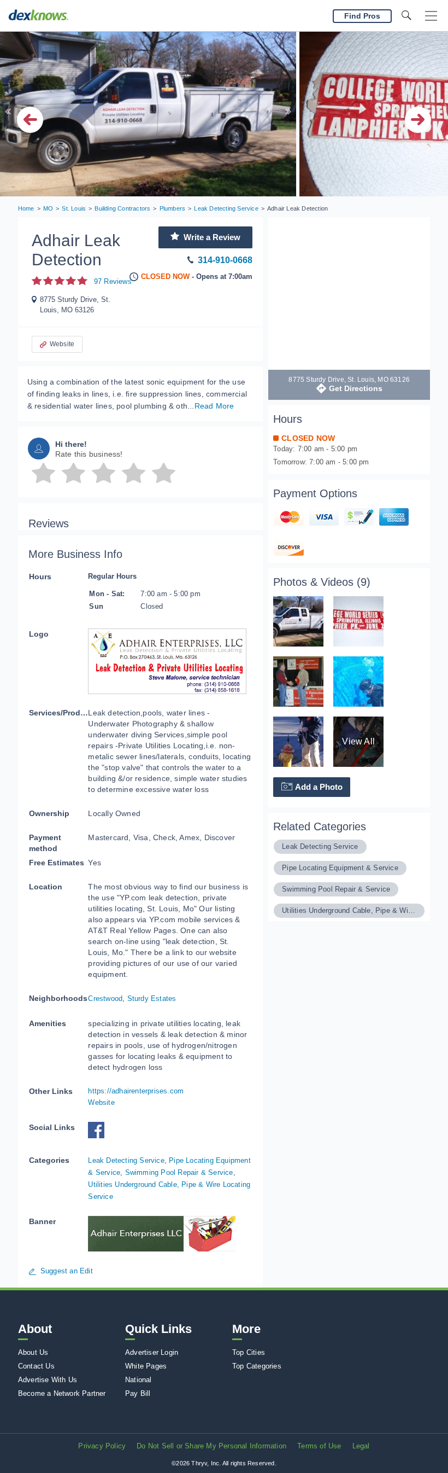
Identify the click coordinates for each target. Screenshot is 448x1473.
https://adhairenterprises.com (136, 1091)
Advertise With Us (47, 1380)
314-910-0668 (225, 260)
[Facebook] (99, 1136)
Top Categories (256, 1366)
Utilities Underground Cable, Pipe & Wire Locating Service (349, 910)
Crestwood (105, 998)
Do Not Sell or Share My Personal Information (211, 1446)
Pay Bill (138, 1393)
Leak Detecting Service (126, 1160)
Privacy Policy (102, 1446)
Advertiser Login (151, 1352)
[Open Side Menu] (431, 16)
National (138, 1380)
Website (62, 344)
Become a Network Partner (62, 1393)
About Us (33, 1352)
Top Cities (248, 1352)
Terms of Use (319, 1446)
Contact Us (36, 1366)
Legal (361, 1446)
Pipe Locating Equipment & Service (340, 868)
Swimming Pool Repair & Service (179, 1172)
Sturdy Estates (151, 998)
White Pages (146, 1366)
